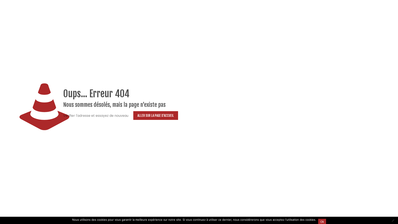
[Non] (393, 220)
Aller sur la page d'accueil (155, 115)
